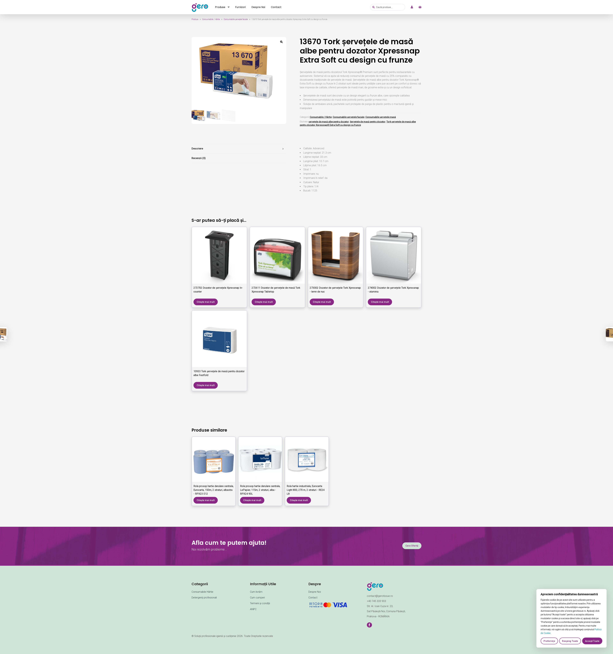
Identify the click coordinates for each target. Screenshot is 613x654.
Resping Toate (570, 641)
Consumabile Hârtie (202, 591)
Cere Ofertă (411, 545)
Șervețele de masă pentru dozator (368, 121)
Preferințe (549, 641)
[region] (571, 618)
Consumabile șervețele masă (380, 117)
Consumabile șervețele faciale (236, 19)
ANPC (253, 609)
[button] (281, 41)
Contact (276, 7)
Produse (220, 7)
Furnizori (240, 7)
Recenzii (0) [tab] (199, 158)
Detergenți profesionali (204, 597)
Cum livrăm (256, 591)
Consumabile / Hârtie (211, 19)
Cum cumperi (257, 597)
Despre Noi (258, 7)
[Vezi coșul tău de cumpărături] (418, 7)
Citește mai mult (206, 302)
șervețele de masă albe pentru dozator (329, 121)
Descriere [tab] (197, 148)
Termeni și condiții (260, 603)
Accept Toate (592, 641)
